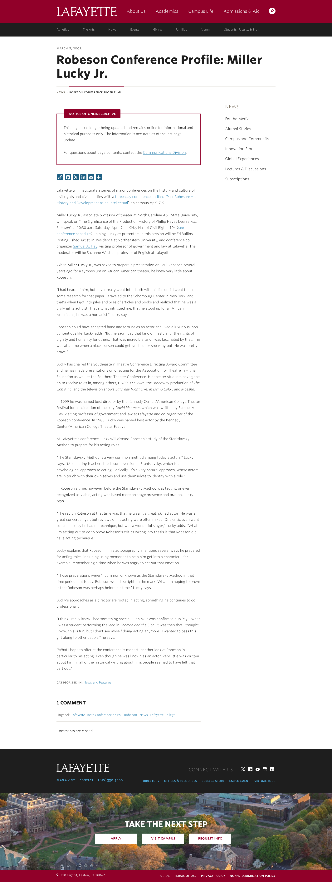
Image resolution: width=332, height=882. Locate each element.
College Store (213, 781)
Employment (239, 781)
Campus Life (200, 11)
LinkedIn (272, 769)
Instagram (265, 769)
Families (181, 29)
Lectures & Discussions (245, 169)
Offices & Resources (180, 781)
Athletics (62, 29)
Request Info (210, 838)
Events (134, 29)
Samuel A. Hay (85, 246)
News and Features (97, 682)
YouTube (257, 769)
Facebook (250, 769)
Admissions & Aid (241, 11)
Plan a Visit (65, 780)
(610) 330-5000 (110, 780)
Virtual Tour (265, 781)
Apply (116, 838)
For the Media (237, 119)
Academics (167, 11)
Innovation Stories (241, 149)
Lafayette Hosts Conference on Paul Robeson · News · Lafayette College (123, 715)
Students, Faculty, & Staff (241, 29)
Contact (86, 780)
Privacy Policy (213, 876)
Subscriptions (237, 179)
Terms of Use (185, 876)
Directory (151, 781)
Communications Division (164, 152)
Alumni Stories (238, 129)
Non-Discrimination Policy (253, 876)
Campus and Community (247, 139)
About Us (136, 11)
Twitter (243, 769)
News (112, 29)
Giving (157, 29)
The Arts (89, 29)
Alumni (205, 29)
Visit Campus (163, 838)
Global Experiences (242, 159)
